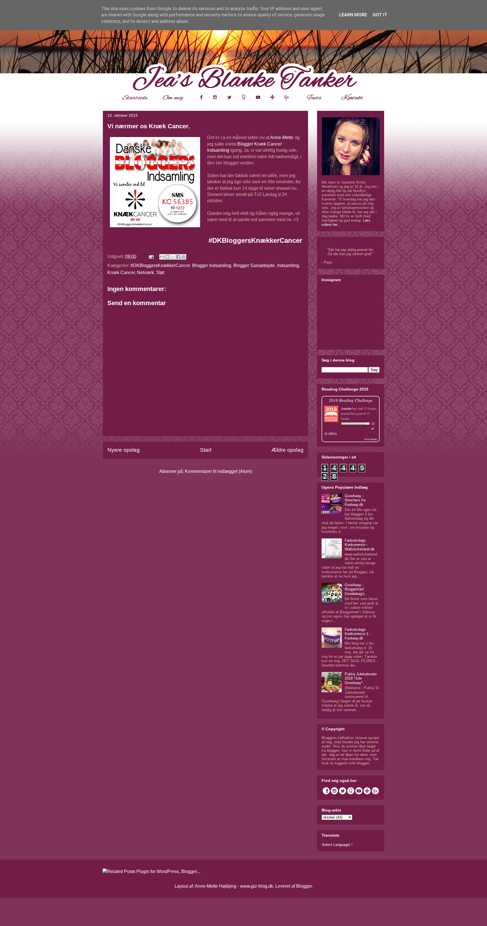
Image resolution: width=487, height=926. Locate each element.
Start (205, 450)
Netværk (145, 272)
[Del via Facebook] (178, 257)
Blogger (304, 886)
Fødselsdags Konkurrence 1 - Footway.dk (358, 633)
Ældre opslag (287, 450)
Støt (160, 272)
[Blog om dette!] (167, 257)
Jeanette (346, 408)
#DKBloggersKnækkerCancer (255, 240)
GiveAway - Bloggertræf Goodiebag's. (355, 589)
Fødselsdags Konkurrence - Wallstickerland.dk (360, 544)
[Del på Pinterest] (183, 257)
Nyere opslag (123, 450)
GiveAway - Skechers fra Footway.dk (355, 500)
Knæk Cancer (121, 272)
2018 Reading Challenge (351, 400)
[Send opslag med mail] (151, 256)
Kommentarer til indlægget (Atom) (218, 471)
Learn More (353, 14)
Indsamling (288, 265)
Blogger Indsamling (211, 265)
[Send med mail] (162, 257)
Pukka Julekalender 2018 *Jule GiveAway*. (361, 678)
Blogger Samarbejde (254, 265)
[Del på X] (173, 257)
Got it (380, 14)
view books (370, 439)
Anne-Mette (281, 137)
